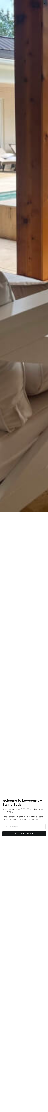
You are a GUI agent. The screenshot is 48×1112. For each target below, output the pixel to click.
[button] (45, 3)
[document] (24, 556)
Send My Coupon (24, 834)
